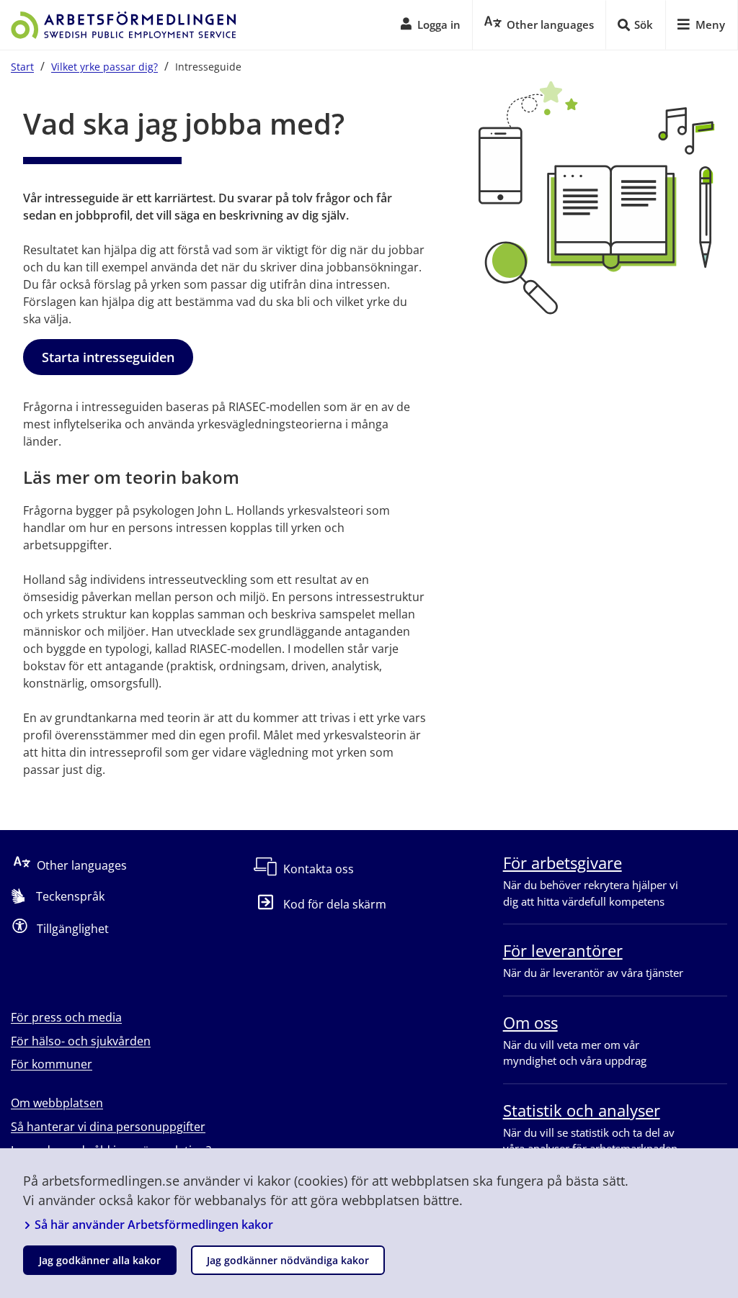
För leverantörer (563, 950)
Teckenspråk (70, 896)
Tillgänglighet (73, 929)
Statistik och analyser (581, 1110)
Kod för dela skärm (334, 904)
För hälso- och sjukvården (81, 1041)
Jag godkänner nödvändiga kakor (288, 1260)
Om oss (530, 1022)
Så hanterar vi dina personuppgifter (108, 1127)
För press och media (66, 1017)
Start (22, 66)
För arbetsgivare (562, 862)
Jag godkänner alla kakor (100, 1260)
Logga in (439, 24)
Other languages (82, 865)
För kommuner (51, 1064)
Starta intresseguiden (108, 357)
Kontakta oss (318, 869)
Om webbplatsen (57, 1103)
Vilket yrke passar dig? (104, 66)
